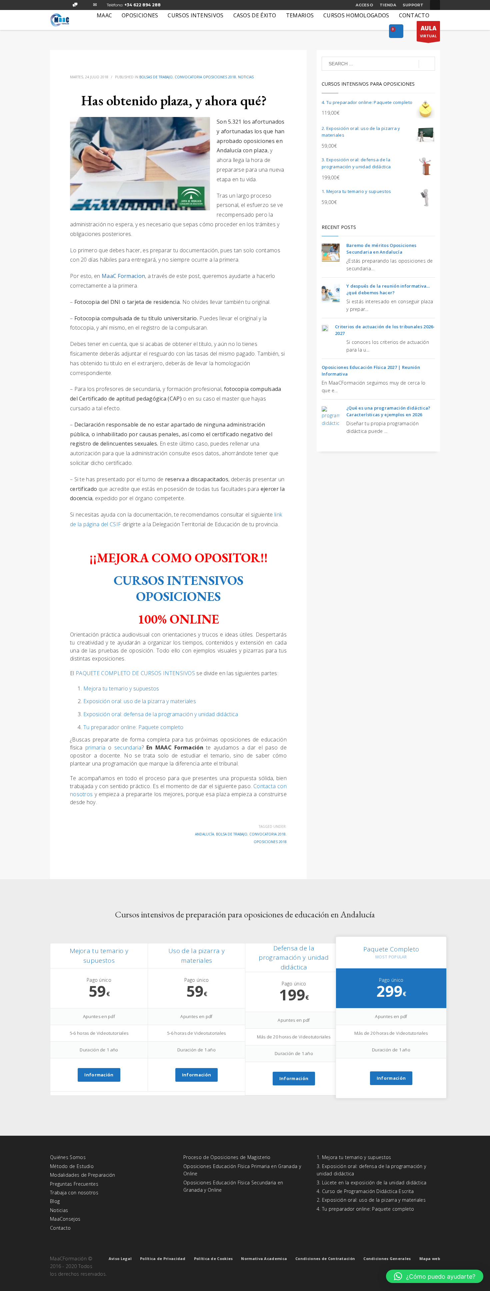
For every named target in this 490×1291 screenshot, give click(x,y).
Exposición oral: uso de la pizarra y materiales (139, 701)
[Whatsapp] (75, 5)
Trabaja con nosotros (74, 1192)
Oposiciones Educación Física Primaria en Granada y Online (242, 1170)
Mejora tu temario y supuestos (121, 688)
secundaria (128, 747)
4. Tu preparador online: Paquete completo (365, 1209)
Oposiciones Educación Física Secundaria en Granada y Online (233, 1186)
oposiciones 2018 (270, 841)
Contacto (60, 1228)
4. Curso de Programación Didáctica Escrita (365, 1191)
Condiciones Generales (387, 1258)
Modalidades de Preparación (82, 1175)
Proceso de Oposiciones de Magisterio (227, 1157)
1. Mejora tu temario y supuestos (354, 1157)
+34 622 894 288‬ (142, 4)
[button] (434, 1276)
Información (98, 1075)
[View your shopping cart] (396, 32)
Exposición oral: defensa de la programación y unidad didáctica (160, 714)
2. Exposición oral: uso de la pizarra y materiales (371, 1200)
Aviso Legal (120, 1258)
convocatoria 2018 (267, 834)
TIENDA (388, 5)
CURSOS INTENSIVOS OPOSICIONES (178, 588)
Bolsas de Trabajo (156, 77)
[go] (427, 64)
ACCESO (364, 5)
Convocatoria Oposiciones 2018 (205, 77)
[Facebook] (55, 5)
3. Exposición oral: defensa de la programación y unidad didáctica (371, 1170)
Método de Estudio (72, 1166)
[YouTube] (85, 5)
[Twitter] (65, 5)
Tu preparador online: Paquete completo (133, 727)
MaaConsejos (65, 1219)
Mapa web (429, 1258)
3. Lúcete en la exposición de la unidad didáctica (372, 1182)
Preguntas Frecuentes (74, 1184)
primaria (96, 747)
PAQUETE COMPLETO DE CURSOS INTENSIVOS (135, 673)
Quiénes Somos (68, 1157)
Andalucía (204, 834)
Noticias (246, 77)
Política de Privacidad (163, 1258)
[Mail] (95, 5)
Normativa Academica (264, 1258)
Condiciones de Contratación (325, 1258)
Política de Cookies (213, 1258)
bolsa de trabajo (231, 834)
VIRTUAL (428, 31)
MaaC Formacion (123, 276)
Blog (55, 1201)
